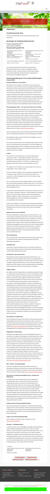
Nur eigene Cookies (26, 490)
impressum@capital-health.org (27, 128)
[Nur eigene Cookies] (48, 487)
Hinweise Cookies (37, 485)
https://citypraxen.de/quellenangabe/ (33, 372)
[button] (47, 12)
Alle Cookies (25, 488)
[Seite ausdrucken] (39, 459)
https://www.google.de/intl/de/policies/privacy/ (20, 360)
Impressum (11, 29)
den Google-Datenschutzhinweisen (19, 326)
